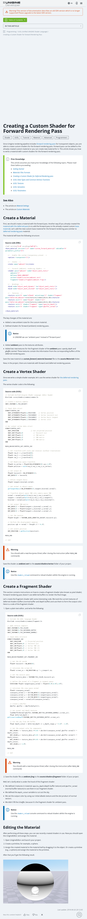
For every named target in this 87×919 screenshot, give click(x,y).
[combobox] (70, 3)
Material (36, 137)
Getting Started (18, 169)
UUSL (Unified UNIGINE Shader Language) (32, 32)
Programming (11, 32)
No (36, 914)
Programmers (61, 137)
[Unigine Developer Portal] (11, 4)
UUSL (16, 137)
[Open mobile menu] (81, 3)
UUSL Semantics (19, 187)
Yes (27, 914)
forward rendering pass (46, 144)
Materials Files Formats (21, 172)
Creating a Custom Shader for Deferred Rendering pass (33, 176)
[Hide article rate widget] (42, 914)
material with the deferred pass (15, 226)
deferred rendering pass (13, 231)
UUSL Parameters (19, 190)
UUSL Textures (18, 183)
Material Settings (23, 206)
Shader (7, 137)
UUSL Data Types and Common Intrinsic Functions (31, 180)
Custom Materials (23, 209)
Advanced (48, 137)
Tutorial (26, 137)
